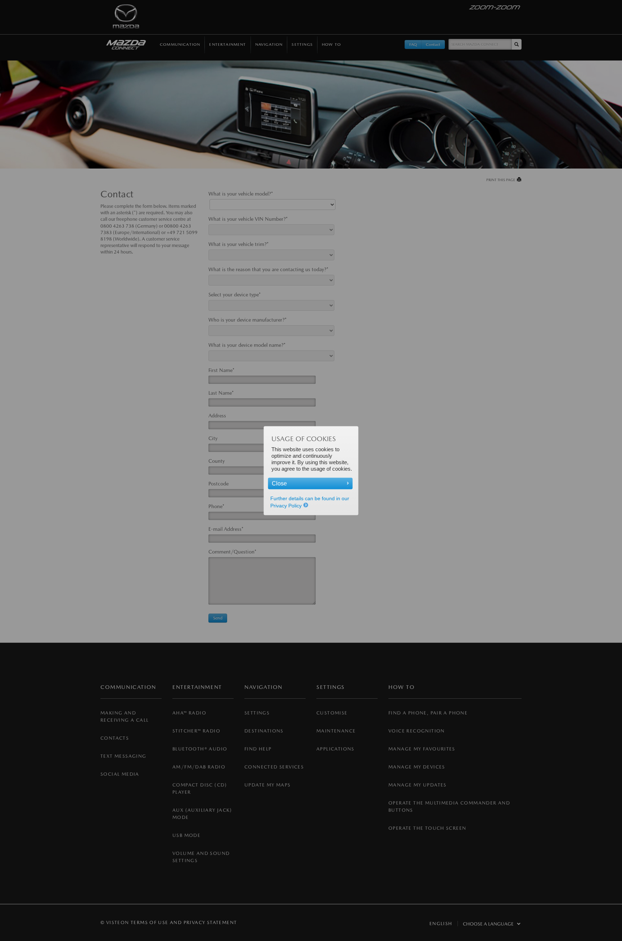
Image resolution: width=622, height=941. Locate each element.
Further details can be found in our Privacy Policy (309, 501)
